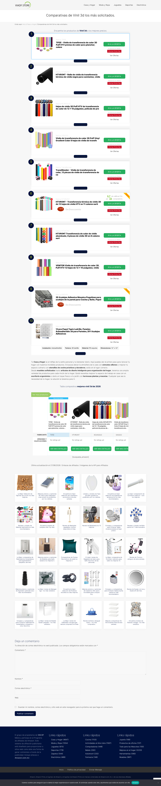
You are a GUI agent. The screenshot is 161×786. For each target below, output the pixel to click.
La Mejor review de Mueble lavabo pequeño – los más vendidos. (47, 622)
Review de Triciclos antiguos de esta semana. (136, 558)
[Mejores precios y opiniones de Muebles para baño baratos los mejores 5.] (47, 546)
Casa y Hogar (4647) (60, 739)
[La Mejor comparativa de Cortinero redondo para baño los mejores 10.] (114, 546)
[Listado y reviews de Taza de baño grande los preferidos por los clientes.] (91, 483)
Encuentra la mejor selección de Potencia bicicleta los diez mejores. (69, 590)
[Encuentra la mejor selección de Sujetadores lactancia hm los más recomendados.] (114, 483)
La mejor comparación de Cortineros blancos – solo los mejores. (135, 495)
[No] (158, 783)
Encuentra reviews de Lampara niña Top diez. (47, 526)
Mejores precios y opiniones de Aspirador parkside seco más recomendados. (25, 590)
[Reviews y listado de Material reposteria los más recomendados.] (25, 514)
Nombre (19, 679)
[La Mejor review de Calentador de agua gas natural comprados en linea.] (69, 610)
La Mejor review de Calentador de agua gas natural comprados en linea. (69, 622)
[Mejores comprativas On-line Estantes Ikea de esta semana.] (114, 610)
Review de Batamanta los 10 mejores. (91, 526)
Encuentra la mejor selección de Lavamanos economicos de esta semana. (69, 496)
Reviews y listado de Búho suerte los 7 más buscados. (136, 526)
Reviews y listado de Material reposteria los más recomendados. (25, 527)
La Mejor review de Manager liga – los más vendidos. (47, 590)
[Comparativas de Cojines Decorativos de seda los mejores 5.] (69, 546)
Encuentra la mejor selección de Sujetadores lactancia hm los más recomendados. (113, 496)
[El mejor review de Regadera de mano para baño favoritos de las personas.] (91, 546)
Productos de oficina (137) (130, 743)
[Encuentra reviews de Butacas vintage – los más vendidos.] (136, 610)
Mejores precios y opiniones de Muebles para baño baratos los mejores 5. (47, 559)
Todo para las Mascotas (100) (131, 746)
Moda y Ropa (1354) (59, 743)
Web (16, 698)
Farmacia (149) (91, 757)
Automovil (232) (92, 754)
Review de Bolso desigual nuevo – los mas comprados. (91, 622)
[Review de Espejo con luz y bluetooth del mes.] (136, 578)
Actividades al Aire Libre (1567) (98, 743)
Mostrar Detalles (80, 61)
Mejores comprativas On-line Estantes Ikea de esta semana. (113, 622)
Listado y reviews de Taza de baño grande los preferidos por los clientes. (91, 495)
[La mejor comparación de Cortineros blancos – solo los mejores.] (136, 483)
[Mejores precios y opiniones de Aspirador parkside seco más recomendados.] (25, 578)
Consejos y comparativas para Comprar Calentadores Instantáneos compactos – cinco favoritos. (25, 623)
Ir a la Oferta (114, 44)
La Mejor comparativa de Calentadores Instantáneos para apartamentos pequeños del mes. (25, 559)
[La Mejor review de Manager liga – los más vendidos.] (47, 578)
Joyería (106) (124, 739)
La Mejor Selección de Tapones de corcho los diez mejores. (25, 495)
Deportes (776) (57, 750)
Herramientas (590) (127, 754)
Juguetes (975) (57, 746)
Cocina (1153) (91, 739)
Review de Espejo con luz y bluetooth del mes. (136, 590)
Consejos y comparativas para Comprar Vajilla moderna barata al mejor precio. (113, 528)
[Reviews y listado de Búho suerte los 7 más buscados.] (136, 514)
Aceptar (135, 782)
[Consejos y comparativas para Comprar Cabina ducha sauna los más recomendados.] (114, 578)
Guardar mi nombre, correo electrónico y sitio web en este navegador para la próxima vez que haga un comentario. (65, 707)
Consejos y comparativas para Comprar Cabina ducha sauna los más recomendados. (113, 591)
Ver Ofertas (114, 55)
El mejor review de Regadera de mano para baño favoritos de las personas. (91, 559)
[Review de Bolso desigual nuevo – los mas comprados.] (91, 610)
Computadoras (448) (94, 746)
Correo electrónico (23, 688)
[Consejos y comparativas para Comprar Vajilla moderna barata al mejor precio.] (114, 514)
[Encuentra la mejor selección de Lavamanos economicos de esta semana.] (69, 483)
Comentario (20, 650)
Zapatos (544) (57, 754)
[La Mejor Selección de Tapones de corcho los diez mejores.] (25, 483)
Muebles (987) (125, 757)
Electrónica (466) (58, 757)
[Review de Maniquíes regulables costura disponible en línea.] (69, 514)
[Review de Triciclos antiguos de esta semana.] (136, 546)
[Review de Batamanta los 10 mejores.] (91, 514)
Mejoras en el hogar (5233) (130, 750)
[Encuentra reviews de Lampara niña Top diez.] (47, 514)
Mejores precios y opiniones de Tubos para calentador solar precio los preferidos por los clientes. (47, 496)
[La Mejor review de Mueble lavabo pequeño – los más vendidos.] (47, 610)
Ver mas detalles (58, 449)
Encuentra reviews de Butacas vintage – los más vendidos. (136, 622)
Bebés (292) (90, 750)
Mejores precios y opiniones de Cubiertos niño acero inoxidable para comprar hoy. (91, 591)
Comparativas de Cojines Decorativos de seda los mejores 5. (69, 559)
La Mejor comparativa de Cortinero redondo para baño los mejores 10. (114, 559)
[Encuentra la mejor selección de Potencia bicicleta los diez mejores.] (69, 578)
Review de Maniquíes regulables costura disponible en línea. (69, 527)
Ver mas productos (40, 394)
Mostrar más (80, 353)
